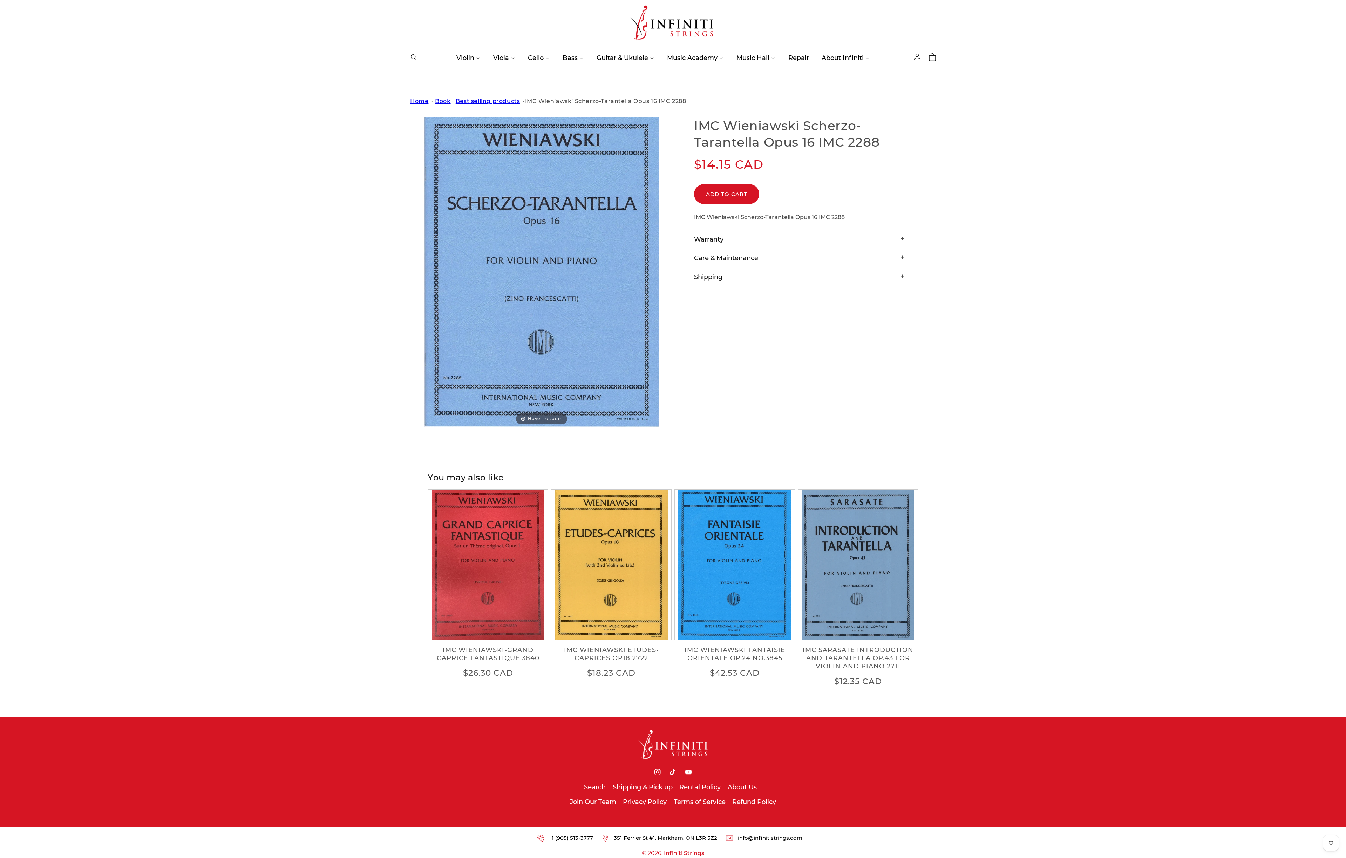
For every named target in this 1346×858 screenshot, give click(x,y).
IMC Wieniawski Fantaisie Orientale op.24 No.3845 (735, 654)
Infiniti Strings (684, 853)
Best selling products (488, 101)
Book (442, 101)
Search (595, 787)
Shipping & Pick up (643, 787)
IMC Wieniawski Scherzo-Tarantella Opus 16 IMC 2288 (605, 101)
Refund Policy (754, 802)
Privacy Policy (645, 802)
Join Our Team (593, 802)
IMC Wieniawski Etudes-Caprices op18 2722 (611, 654)
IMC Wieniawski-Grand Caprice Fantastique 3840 (488, 654)
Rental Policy (700, 787)
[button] (413, 57)
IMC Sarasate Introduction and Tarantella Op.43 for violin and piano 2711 (858, 658)
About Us (742, 787)
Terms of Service (700, 802)
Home (419, 101)
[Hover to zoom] (541, 272)
